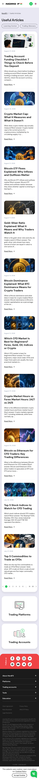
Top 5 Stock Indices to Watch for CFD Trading (18, 506)
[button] (3, 4)
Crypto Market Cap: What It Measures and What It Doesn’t (17, 117)
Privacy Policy (24, 706)
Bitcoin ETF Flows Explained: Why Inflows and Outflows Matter (18, 172)
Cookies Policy (20, 771)
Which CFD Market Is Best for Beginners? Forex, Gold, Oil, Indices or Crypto (18, 343)
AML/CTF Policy (24, 709)
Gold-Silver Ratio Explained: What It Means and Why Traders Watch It (19, 227)
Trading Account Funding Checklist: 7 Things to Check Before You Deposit (18, 61)
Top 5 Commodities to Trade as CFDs (18, 558)
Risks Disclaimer (7, 709)
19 (29, 586)
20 (33, 586)
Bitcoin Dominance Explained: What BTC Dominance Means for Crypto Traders (17, 285)
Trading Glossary (29, 26)
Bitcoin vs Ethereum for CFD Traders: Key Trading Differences (18, 454)
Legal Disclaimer (7, 713)
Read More (8, 85)
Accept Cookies (19, 775)
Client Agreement (7, 706)
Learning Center (10, 26)
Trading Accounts (19, 642)
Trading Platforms (19, 614)
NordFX (4, 13)
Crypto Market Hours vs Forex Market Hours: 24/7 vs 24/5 (19, 399)
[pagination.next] (36, 586)
